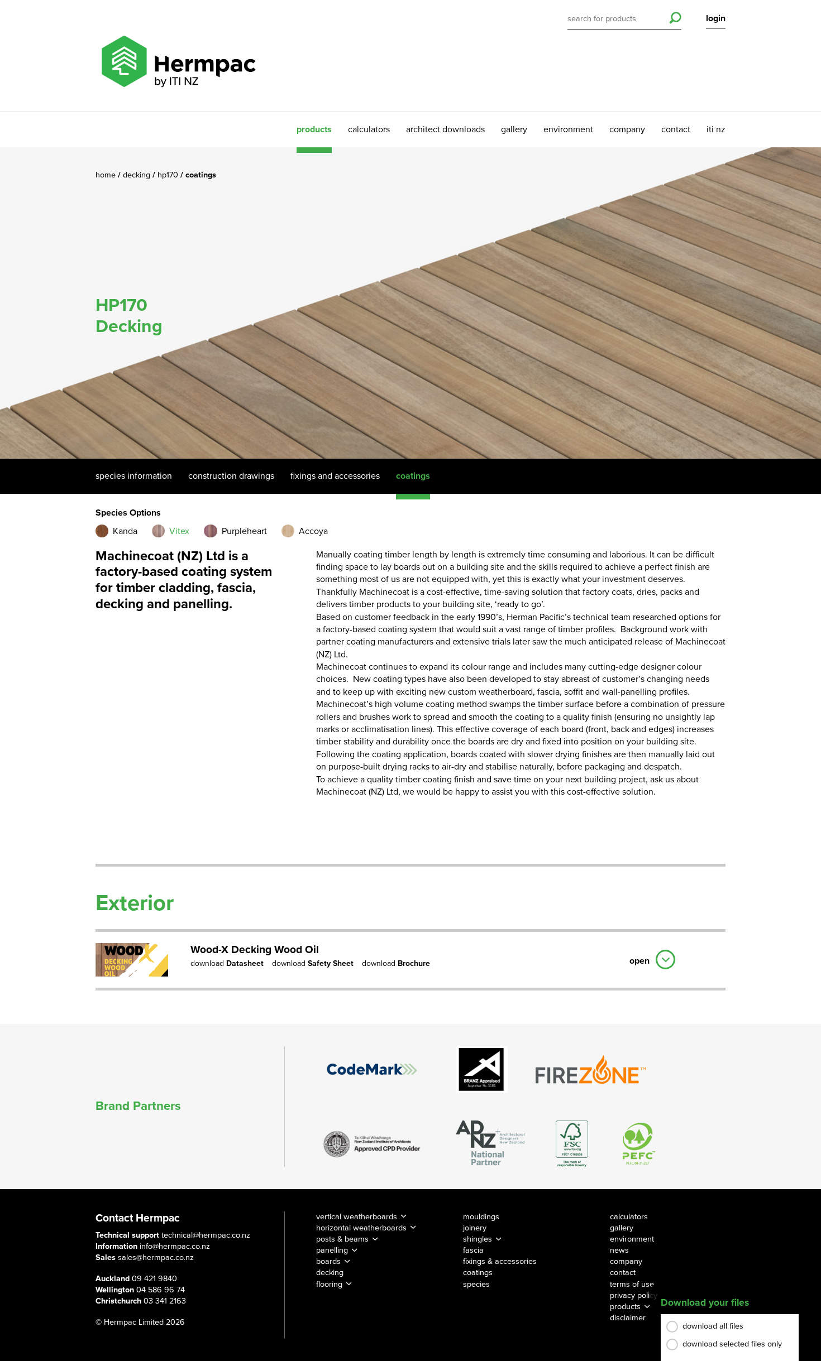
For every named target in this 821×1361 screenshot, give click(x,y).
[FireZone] (591, 1069)
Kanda (125, 531)
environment (568, 129)
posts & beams (342, 1239)
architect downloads (445, 129)
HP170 (168, 175)
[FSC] (571, 1143)
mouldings (481, 1216)
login (715, 18)
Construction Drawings (231, 476)
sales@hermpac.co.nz (156, 1257)
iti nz (716, 129)
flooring (329, 1284)
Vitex (179, 531)
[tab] (410, 958)
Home (107, 175)
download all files (712, 1326)
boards (328, 1261)
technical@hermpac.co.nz (205, 1235)
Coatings (413, 476)
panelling (332, 1250)
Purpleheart (244, 531)
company (627, 129)
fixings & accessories (500, 1261)
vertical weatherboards (356, 1216)
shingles (477, 1239)
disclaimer (628, 1317)
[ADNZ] (490, 1143)
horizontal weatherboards (361, 1228)
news (619, 1250)
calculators (369, 129)
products (314, 129)
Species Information (134, 476)
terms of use (632, 1284)
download (227, 963)
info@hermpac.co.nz (175, 1246)
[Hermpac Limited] (178, 56)
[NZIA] (372, 1143)
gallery (514, 129)
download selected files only (732, 1344)
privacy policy (633, 1295)
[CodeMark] (372, 1069)
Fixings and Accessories (335, 476)
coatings (478, 1272)
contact (675, 129)
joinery (474, 1228)
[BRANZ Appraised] (482, 1069)
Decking (137, 175)
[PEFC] (638, 1143)
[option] (410, 303)
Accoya (313, 531)
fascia (473, 1250)
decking (329, 1272)
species (476, 1284)
